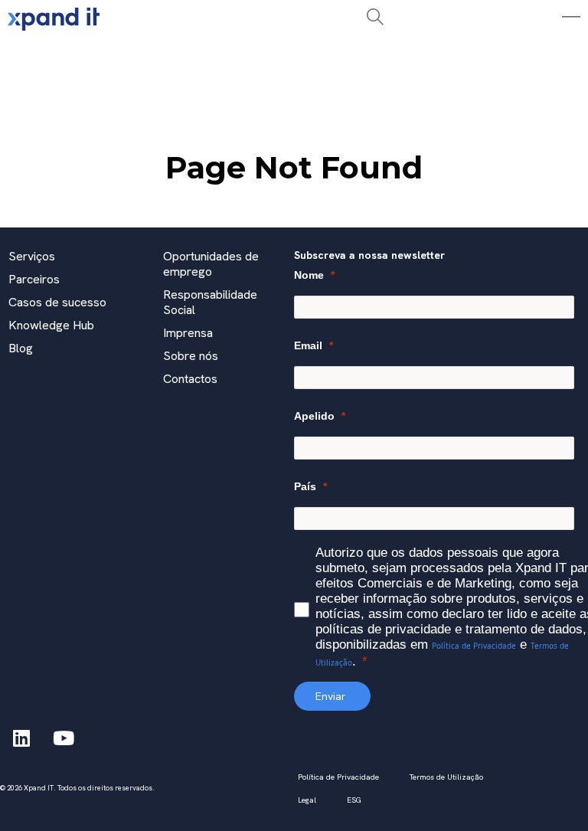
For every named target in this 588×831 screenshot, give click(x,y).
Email (308, 345)
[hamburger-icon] (171, 56)
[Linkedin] (21, 737)
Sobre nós (190, 356)
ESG (354, 800)
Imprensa (188, 333)
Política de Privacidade (474, 645)
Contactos (190, 379)
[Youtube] (63, 737)
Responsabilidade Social (210, 302)
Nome (309, 275)
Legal (307, 800)
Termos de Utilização (446, 777)
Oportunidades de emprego (211, 264)
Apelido (314, 416)
